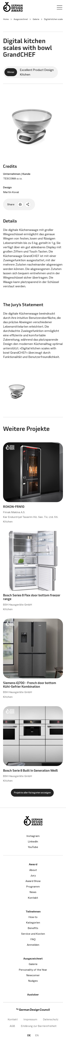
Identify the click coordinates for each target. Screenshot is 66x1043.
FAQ (33, 939)
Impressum (30, 1019)
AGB (12, 1026)
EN (37, 1035)
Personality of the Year (33, 969)
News (33, 892)
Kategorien (33, 922)
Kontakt (33, 897)
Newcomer (33, 975)
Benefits (33, 928)
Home (6, 19)
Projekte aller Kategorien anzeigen (32, 792)
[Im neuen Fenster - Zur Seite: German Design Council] (33, 1010)
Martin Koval (11, 192)
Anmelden (33, 944)
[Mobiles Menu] (59, 7)
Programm (33, 886)
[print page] (20, 204)
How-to (33, 917)
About (33, 870)
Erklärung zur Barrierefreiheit (38, 1026)
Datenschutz (50, 1019)
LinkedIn (33, 841)
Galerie (33, 964)
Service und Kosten (33, 933)
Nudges (33, 980)
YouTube (33, 847)
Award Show (33, 881)
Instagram (33, 836)
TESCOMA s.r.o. (12, 178)
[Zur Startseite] (13, 7)
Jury (33, 875)
